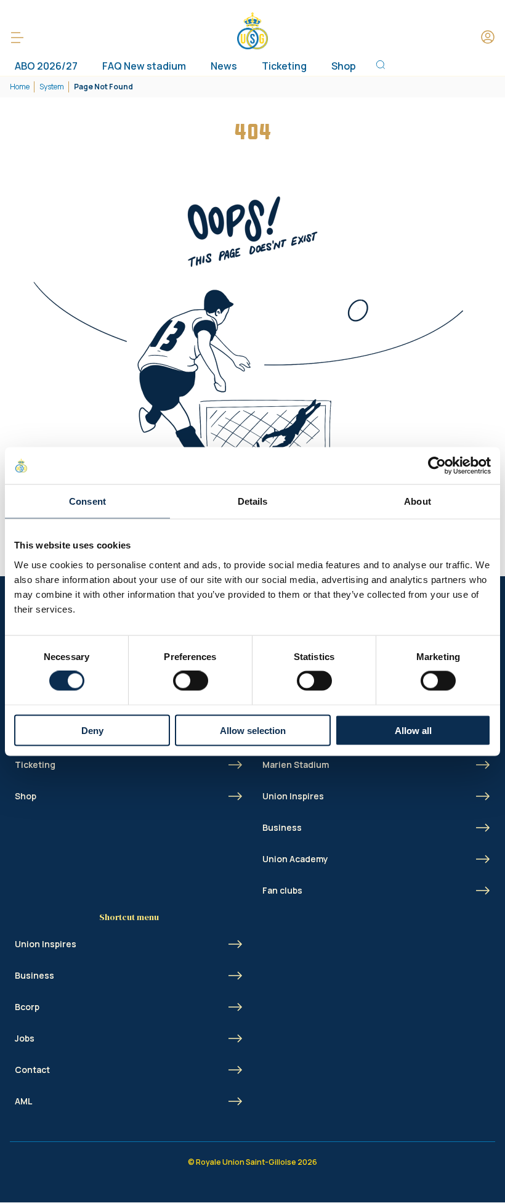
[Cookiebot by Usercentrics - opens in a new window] (437, 466)
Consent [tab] (87, 501)
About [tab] (417, 501)
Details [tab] (253, 501)
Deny (92, 730)
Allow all (413, 730)
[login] (487, 38)
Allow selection (253, 730)
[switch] (190, 681)
